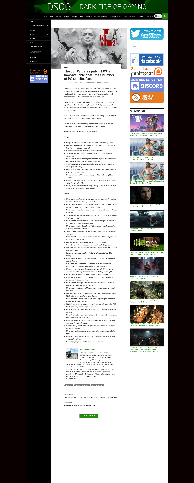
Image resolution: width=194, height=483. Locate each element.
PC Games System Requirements (96, 17)
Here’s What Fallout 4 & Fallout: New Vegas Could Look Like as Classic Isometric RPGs (145, 325)
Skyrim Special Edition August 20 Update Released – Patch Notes (144, 301)
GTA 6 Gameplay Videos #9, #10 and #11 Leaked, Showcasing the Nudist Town (147, 182)
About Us (149, 17)
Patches (74, 17)
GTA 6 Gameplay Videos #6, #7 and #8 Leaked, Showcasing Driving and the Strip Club (146, 134)
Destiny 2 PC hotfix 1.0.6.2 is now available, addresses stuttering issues (90, 396)
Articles (32, 30)
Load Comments (89, 415)
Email (75, 379)
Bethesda (69, 385)
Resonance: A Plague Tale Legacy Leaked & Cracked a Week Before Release (145, 206)
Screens (58, 17)
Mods (81, 17)
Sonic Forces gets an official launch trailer (79, 404)
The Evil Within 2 (97, 385)
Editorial (33, 57)
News (51, 17)
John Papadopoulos (88, 83)
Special (32, 34)
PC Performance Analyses (118, 17)
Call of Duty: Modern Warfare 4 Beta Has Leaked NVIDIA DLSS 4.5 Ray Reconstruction (147, 253)
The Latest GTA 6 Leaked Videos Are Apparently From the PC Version (143, 158)
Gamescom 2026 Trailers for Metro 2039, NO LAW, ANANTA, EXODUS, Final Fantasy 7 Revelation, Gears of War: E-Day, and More (146, 349)
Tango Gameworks (82, 385)
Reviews (132, 17)
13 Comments (104, 83)
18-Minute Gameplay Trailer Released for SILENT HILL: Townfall (144, 277)
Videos (66, 17)
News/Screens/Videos (37, 25)
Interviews (33, 61)
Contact (140, 17)
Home (45, 17)
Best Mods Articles (36, 47)
